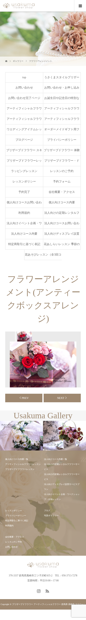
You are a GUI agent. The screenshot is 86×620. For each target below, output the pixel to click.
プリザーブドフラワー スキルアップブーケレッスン (24, 152)
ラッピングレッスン (24, 171)
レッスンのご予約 (61, 171)
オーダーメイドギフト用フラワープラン (61, 131)
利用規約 (24, 212)
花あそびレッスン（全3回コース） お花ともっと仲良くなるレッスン (43, 256)
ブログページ (24, 139)
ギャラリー (18, 61)
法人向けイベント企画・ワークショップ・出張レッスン (24, 225)
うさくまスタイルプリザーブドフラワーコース (61, 79)
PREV (25, 398)
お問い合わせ (24, 87)
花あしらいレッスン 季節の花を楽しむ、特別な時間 (62, 246)
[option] (24, 337)
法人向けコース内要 (24, 233)
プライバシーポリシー (61, 139)
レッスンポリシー (24, 181)
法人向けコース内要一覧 (55, 459)
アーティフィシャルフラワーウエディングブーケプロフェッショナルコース (61, 110)
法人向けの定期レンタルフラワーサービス (61, 214)
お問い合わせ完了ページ (24, 98)
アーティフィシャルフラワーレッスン (61, 120)
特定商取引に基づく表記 (24, 244)
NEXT (60, 398)
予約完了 (24, 192)
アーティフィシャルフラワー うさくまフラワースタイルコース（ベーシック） (24, 110)
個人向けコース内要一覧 (16, 459)
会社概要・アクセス (62, 192)
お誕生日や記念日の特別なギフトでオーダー (61, 99)
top (24, 77)
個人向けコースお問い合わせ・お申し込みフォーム (24, 204)
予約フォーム (62, 181)
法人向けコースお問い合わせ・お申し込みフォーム (61, 225)
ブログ (47, 510)
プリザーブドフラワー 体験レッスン (62, 152)
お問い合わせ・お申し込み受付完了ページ (61, 89)
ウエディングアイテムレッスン (24, 131)
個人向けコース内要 (62, 202)
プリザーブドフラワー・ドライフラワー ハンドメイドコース (62, 162)
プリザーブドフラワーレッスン (24, 162)
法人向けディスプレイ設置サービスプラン (61, 235)
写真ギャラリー (51, 515)
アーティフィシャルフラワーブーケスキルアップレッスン (24, 120)
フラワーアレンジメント (40, 61)
